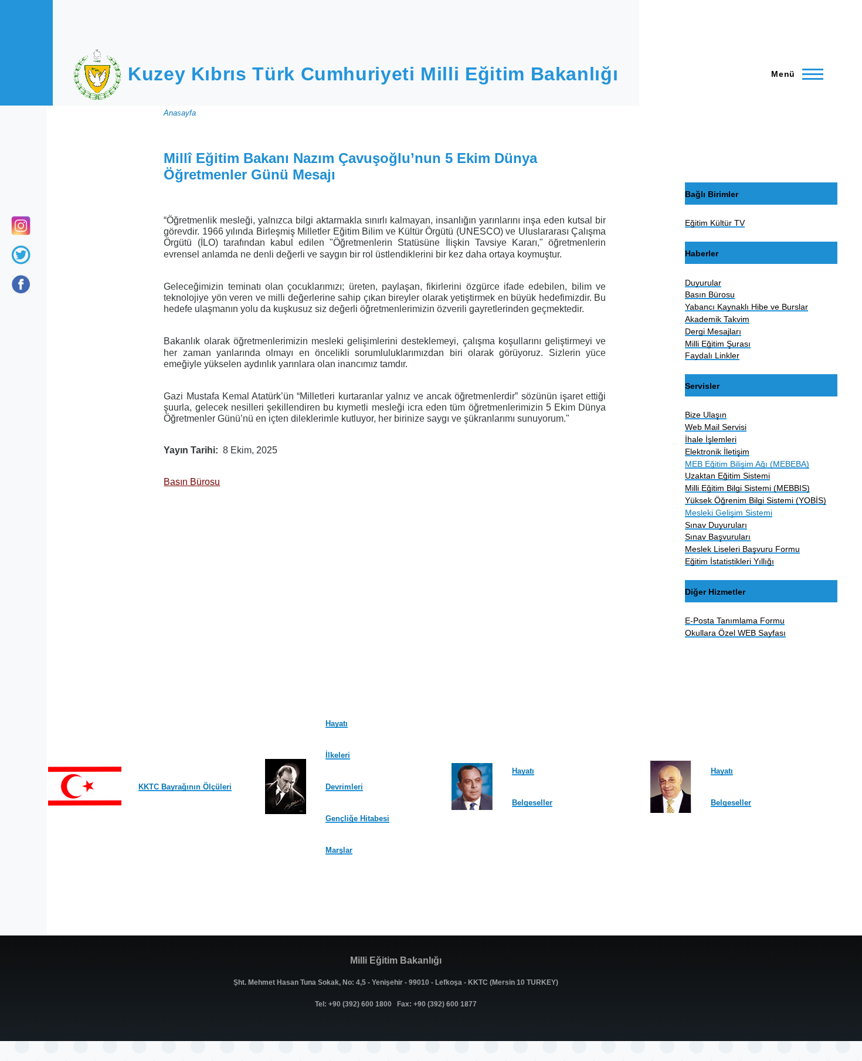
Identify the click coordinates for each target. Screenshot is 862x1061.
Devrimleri (344, 786)
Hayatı (336, 723)
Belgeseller (532, 802)
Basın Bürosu (192, 482)
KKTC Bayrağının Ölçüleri (185, 786)
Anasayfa (180, 113)
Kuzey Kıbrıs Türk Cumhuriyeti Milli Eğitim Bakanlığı (373, 73)
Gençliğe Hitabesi (357, 818)
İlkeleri (337, 755)
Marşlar (338, 850)
